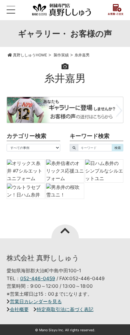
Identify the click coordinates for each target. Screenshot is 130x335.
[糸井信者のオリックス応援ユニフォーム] (65, 171)
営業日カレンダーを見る (36, 301)
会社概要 (19, 309)
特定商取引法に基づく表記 (65, 309)
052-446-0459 (37, 278)
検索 (118, 148)
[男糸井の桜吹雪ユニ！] (65, 191)
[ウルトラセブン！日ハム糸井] (26, 191)
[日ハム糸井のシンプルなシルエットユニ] (104, 171)
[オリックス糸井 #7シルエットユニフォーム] (26, 171)
